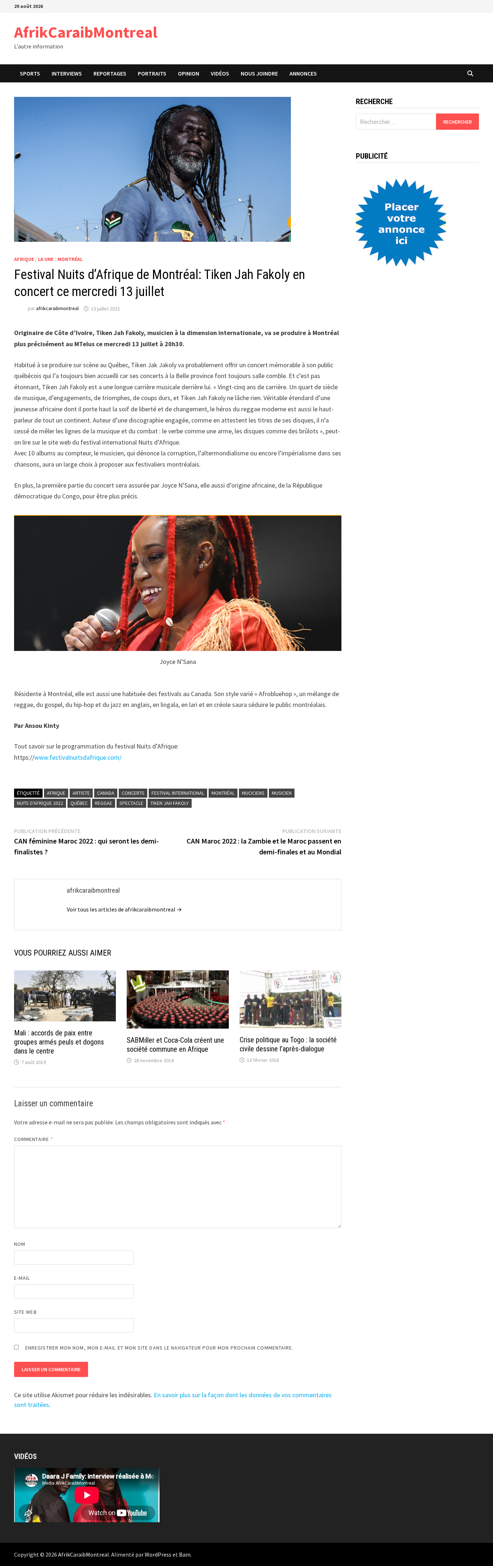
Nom (19, 1244)
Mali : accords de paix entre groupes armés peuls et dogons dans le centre (59, 1042)
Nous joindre (259, 73)
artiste (81, 793)
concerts (133, 793)
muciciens (253, 793)
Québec (79, 803)
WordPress (158, 1554)
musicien (282, 793)
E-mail (22, 1278)
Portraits (152, 73)
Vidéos (220, 73)
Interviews (67, 73)
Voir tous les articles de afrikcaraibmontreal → (124, 909)
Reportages (109, 73)
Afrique (24, 259)
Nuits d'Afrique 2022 (40, 803)
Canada (105, 793)
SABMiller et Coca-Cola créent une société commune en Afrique (175, 1045)
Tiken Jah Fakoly (169, 803)
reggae (103, 803)
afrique (56, 793)
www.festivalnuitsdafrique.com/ (78, 757)
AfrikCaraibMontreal (85, 32)
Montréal (70, 259)
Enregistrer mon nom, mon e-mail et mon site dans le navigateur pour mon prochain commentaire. (159, 1347)
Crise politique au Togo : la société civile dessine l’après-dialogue (288, 1044)
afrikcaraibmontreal (57, 308)
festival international (178, 793)
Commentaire (33, 1139)
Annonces (303, 73)
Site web (25, 1312)
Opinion (188, 73)
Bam (185, 1554)
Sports (30, 73)
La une (45, 259)
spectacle (131, 803)
